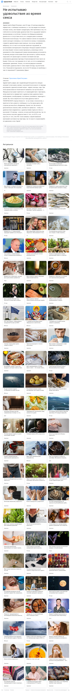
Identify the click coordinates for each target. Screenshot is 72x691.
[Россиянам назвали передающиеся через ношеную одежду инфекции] (13, 676)
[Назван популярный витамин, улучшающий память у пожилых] (58, 249)
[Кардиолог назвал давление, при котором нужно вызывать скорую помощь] (58, 181)
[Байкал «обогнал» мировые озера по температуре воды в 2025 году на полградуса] (36, 631)
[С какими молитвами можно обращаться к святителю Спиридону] (36, 316)
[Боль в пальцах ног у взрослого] (36, 496)
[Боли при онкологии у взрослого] (13, 496)
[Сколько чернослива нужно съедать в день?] (13, 339)
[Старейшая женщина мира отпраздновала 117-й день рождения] (36, 676)
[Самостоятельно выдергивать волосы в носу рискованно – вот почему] (58, 654)
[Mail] (2, 1)
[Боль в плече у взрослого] (13, 654)
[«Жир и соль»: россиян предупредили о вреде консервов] (58, 294)
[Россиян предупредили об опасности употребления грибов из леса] (58, 496)
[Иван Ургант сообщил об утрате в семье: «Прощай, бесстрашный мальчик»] (13, 181)
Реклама (12, 690)
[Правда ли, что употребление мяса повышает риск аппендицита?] (36, 609)
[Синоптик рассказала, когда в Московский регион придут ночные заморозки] (58, 361)
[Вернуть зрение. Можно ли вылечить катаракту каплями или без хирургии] (58, 631)
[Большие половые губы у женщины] (36, 158)
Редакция (27, 690)
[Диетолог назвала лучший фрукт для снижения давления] (13, 519)
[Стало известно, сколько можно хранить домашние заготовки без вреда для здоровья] (58, 519)
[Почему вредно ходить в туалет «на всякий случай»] (13, 429)
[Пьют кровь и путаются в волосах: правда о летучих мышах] (58, 541)
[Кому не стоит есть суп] (36, 654)
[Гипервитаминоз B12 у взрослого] (36, 429)
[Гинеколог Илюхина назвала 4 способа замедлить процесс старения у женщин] (36, 586)
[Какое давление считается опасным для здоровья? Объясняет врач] (13, 158)
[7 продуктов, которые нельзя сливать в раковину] (58, 316)
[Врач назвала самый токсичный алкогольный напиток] (36, 271)
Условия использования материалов (38, 690)
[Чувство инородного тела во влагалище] (36, 339)
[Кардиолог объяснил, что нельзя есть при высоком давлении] (58, 271)
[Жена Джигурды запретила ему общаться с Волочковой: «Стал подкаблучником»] (36, 226)
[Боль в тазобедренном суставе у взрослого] (13, 474)
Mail (2, 690)
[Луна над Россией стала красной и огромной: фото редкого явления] (58, 586)
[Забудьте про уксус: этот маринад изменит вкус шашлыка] (58, 676)
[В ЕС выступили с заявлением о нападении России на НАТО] (13, 316)
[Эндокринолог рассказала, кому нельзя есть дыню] (36, 406)
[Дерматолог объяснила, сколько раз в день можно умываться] (13, 271)
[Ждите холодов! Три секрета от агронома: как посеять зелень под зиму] (36, 474)
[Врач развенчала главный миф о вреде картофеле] (58, 384)
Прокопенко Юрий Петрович (18, 78)
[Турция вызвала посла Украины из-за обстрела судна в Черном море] (13, 631)
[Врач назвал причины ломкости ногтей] (13, 564)
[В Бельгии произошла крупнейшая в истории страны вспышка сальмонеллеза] (13, 541)
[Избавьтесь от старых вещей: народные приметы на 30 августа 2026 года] (13, 226)
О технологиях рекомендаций (60, 690)
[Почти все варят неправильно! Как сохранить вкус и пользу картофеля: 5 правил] (13, 204)
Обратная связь (50, 690)
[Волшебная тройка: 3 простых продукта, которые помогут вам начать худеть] (13, 361)
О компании (6, 690)
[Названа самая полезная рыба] (58, 204)
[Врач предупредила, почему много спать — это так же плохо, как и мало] (36, 361)
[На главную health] (7, 1)
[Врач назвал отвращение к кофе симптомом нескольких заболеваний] (58, 339)
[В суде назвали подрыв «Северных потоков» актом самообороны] (13, 384)
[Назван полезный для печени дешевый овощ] (36, 249)
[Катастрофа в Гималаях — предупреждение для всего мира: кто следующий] (58, 158)
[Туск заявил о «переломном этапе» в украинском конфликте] (13, 249)
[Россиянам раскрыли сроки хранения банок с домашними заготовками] (58, 564)
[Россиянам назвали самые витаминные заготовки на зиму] (36, 384)
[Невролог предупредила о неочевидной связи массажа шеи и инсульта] (13, 609)
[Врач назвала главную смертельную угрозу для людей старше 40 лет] (36, 294)
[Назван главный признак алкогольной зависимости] (13, 451)
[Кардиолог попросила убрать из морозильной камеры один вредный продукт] (36, 181)
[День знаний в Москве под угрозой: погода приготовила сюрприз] (13, 294)
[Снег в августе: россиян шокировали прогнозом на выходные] (36, 541)
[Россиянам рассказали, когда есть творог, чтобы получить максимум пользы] (58, 226)
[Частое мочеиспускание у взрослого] (36, 519)
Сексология (13, 6)
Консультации (6, 6)
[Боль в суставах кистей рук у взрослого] (58, 429)
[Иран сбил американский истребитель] (36, 451)
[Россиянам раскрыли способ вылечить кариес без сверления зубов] (13, 586)
